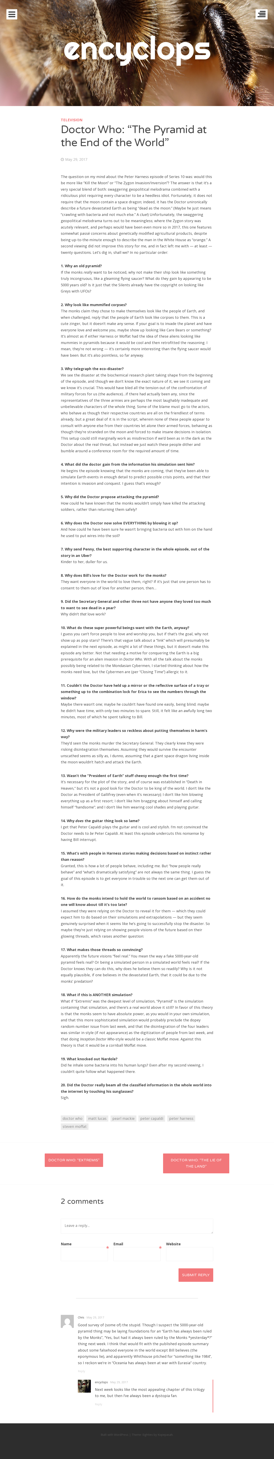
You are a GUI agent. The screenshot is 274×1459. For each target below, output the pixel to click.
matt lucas (97, 1118)
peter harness (181, 1118)
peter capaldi (151, 1118)
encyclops (137, 48)
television (71, 119)
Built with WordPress (114, 1435)
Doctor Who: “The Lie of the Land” (196, 1163)
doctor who (72, 1118)
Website (173, 1243)
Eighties (147, 1435)
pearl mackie (123, 1118)
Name (84, 1244)
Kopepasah (165, 1435)
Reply (81, 1371)
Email (136, 1244)
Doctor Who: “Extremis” (73, 1160)
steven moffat (75, 1126)
